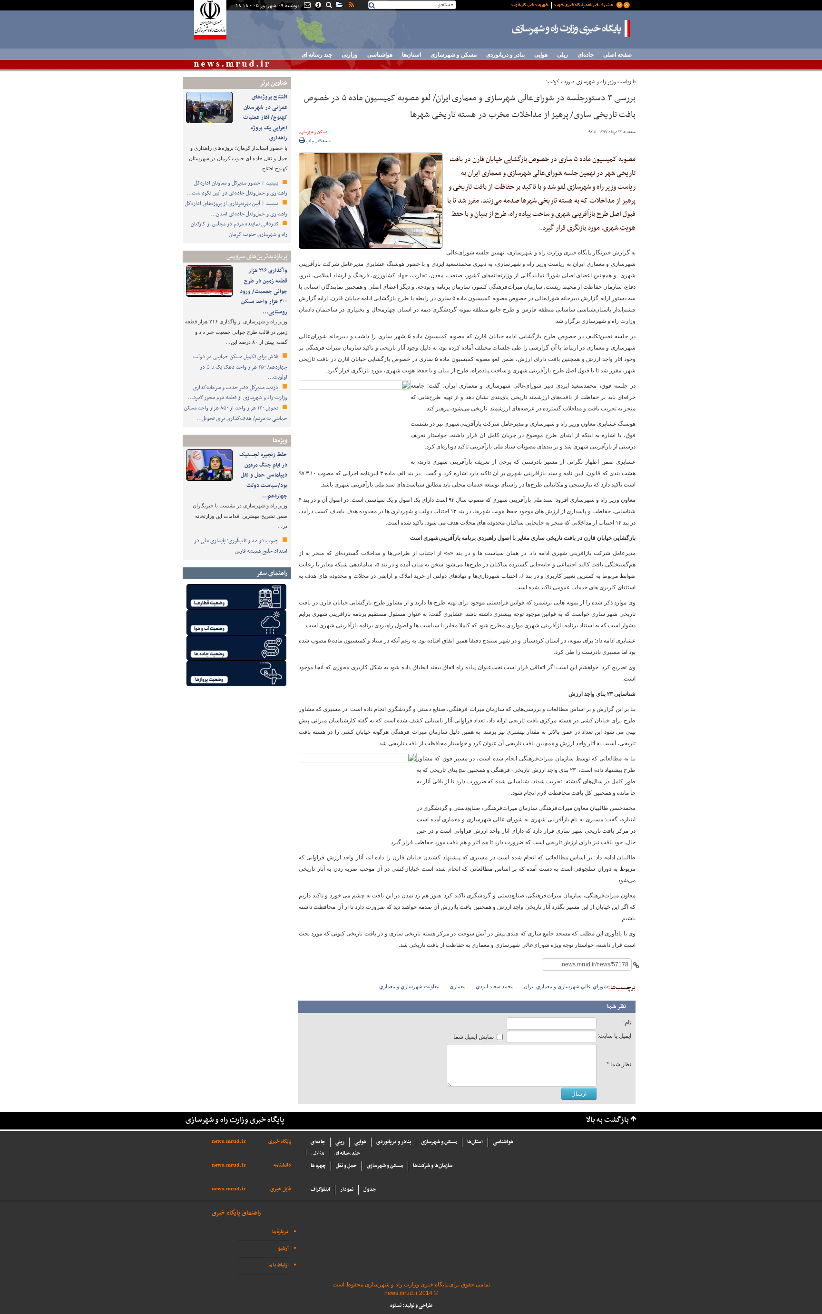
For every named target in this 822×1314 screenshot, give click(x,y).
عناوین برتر (273, 83)
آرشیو (283, 1248)
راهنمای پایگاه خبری (236, 1212)
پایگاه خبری (279, 1141)
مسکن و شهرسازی (454, 54)
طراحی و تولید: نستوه (411, 1305)
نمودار (346, 1189)
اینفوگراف (320, 1189)
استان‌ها (411, 54)
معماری (458, 986)
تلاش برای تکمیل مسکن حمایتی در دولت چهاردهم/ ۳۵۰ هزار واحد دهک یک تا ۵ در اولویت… (240, 367)
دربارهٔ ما (280, 1231)
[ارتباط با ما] (307, 5)
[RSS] (350, 5)
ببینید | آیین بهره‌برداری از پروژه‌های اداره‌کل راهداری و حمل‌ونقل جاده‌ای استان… (236, 209)
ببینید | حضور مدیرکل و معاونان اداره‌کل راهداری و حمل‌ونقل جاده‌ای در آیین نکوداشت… (236, 188)
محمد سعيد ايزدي (495, 986)
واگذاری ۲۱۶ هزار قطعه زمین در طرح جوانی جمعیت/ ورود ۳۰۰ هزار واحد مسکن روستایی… (263, 291)
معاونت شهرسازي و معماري (409, 986)
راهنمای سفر (271, 573)
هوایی (541, 54)
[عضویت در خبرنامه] (563, 4)
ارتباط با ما (278, 1265)
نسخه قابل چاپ (318, 141)
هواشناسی (379, 54)
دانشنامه (282, 1165)
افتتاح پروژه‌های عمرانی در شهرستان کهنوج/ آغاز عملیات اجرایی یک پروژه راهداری (265, 117)
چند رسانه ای (317, 54)
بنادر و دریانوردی (505, 54)
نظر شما (616, 1007)
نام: (627, 1022)
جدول (369, 1189)
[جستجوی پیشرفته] (328, 5)
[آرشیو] (339, 5)
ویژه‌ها (280, 440)
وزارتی (350, 54)
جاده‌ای (585, 54)
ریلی (562, 54)
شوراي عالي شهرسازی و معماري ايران (566, 986)
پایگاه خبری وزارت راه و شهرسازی (571, 28)
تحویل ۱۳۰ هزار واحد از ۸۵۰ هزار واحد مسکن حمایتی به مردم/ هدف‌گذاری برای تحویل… (235, 413)
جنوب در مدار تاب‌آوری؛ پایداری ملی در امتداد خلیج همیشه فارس (240, 546)
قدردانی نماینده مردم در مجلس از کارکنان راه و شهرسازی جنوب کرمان (239, 229)
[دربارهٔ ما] (317, 5)
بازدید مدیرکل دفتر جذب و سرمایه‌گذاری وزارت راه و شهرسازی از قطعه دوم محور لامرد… (237, 393)
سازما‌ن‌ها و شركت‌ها (432, 1165)
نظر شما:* (619, 1064)
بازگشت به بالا (607, 1120)
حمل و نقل (346, 1165)
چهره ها (318, 1165)
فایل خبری (280, 1189)
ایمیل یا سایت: (614, 1035)
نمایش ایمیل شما (473, 1036)
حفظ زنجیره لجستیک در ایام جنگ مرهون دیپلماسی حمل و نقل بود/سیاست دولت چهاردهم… (263, 475)
